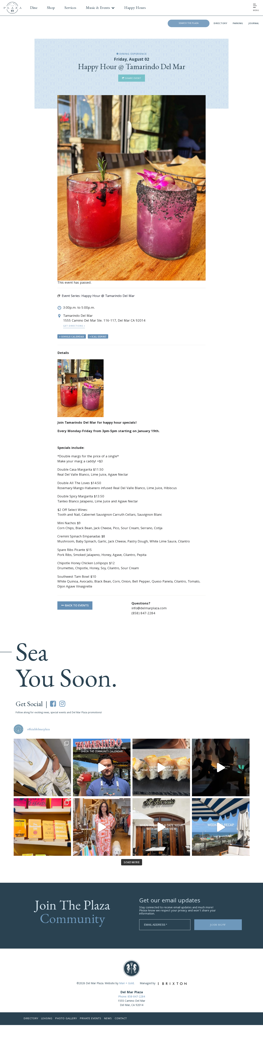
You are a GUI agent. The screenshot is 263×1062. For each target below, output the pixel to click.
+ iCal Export (98, 336)
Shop (51, 7)
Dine (33, 7)
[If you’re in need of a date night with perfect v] (161, 827)
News (108, 1019)
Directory (220, 23)
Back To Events (76, 605)
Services (70, 7)
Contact (121, 1019)
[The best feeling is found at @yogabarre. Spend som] (221, 767)
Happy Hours (135, 7)
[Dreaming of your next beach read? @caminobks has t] (42, 827)
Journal (253, 23)
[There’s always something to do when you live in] (102, 767)
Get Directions (73, 326)
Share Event (132, 78)
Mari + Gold (126, 983)
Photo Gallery (66, 1019)
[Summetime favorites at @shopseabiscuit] (42, 767)
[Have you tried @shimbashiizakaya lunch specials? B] (161, 767)
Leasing (46, 1019)
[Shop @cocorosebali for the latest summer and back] (102, 827)
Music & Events (98, 7)
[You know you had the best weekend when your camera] (221, 827)
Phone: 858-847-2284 (131, 997)
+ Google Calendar (71, 336)
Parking (238, 23)
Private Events (90, 1019)
